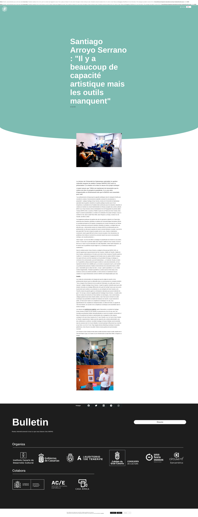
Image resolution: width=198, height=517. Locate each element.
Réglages (125, 512)
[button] (88, 406)
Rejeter (119, 512)
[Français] (188, 7)
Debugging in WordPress (123, 1)
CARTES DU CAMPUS (90, 309)
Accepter (113, 512)
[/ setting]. (102, 513)
